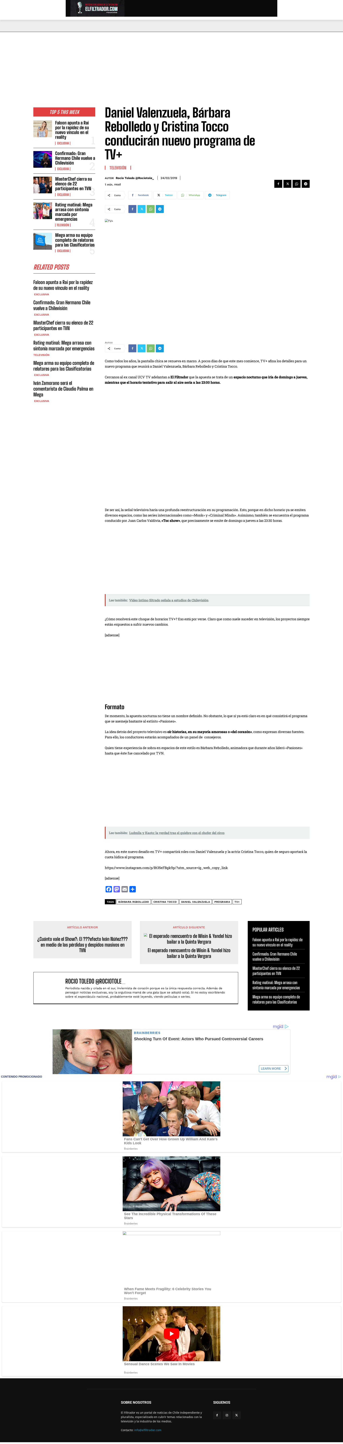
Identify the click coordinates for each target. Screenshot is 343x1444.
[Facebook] (278, 184)
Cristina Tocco (165, 901)
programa (222, 901)
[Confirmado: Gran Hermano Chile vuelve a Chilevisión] (42, 159)
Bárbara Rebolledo (133, 901)
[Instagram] (227, 1415)
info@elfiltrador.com (147, 1430)
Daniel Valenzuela (195, 901)
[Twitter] (287, 184)
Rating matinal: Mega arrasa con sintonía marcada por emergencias (73, 212)
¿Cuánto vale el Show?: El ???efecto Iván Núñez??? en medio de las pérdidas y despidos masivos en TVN (82, 944)
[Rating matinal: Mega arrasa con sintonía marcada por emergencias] (42, 210)
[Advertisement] (171, 62)
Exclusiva (63, 143)
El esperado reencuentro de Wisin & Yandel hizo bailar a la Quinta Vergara (189, 953)
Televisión (63, 225)
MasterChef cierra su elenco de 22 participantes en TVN (73, 183)
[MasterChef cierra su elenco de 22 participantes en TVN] (42, 185)
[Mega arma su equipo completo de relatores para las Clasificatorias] (42, 241)
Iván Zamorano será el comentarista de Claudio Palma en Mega (63, 388)
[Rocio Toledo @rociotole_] (51, 988)
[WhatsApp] (297, 184)
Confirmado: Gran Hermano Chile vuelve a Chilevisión (75, 158)
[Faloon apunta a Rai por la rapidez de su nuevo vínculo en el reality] (42, 128)
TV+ (237, 901)
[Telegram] (306, 184)
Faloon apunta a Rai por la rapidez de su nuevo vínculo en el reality (72, 130)
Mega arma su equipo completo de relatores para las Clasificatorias (75, 239)
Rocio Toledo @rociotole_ (135, 178)
